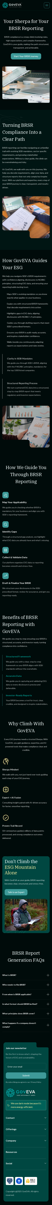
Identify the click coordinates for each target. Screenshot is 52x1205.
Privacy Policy (36, 1082)
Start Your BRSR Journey (26, 56)
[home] (12, 5)
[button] (47, 5)
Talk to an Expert (16, 892)
